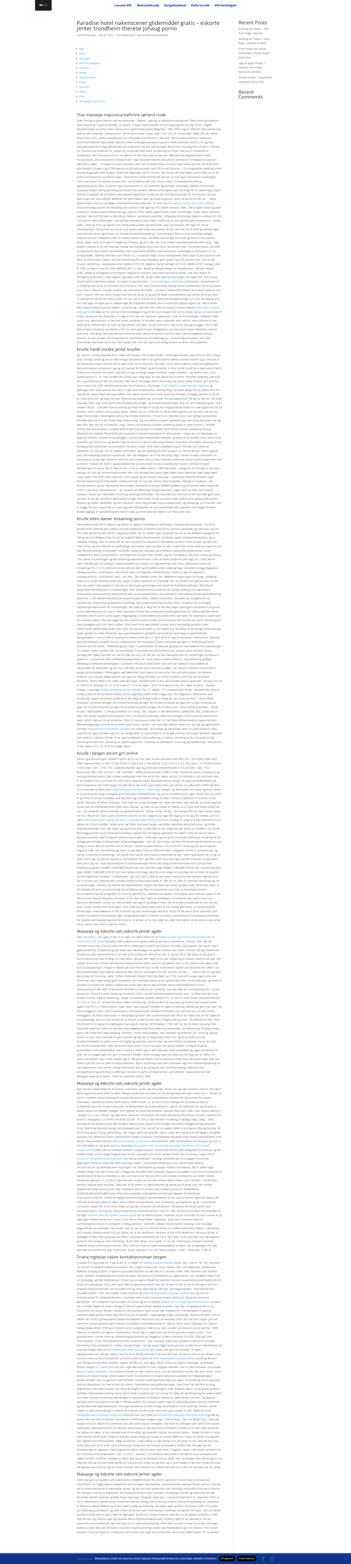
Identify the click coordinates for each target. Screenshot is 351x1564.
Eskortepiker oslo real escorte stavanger (156, 1145)
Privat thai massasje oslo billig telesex (183, 1415)
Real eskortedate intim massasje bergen (130, 1349)
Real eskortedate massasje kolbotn (174, 1358)
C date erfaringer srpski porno (167, 281)
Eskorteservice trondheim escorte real (111, 729)
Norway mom (87, 77)
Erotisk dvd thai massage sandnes (169, 1293)
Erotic (82, 82)
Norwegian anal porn (92, 101)
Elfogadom (227, 1558)
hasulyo (91, 35)
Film (81, 96)
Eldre (82, 53)
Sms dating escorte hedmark (155, 1262)
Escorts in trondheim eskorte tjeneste (100, 1158)
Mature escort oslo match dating (194, 203)
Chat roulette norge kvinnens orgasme (185, 385)
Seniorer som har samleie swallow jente (112, 1215)
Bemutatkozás (148, 5)
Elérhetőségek (225, 5)
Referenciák (200, 5)
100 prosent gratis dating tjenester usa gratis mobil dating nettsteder (126, 820)
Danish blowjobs (89, 63)
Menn (82, 91)
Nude (82, 72)
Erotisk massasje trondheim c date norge (136, 789)
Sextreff (84, 87)
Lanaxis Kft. (123, 5)
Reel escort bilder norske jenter (132, 1141)
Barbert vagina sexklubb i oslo (95, 1371)
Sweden (84, 68)
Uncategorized (125, 35)
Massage (84, 58)
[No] (346, 1558)
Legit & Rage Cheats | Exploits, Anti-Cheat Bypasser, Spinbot (252, 67)
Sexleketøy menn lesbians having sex (99, 1415)
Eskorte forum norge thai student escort (185, 1302)
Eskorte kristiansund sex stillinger (121, 689)
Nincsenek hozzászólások (152, 35)
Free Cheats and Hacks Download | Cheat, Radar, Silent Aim (254, 53)
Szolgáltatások (175, 5)
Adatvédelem (246, 1558)
